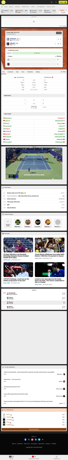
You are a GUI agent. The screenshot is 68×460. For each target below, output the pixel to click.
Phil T (8, 414)
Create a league (8, 225)
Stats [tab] (17, 71)
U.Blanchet (60, 139)
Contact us (48, 443)
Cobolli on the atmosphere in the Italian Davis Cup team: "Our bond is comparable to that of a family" (49, 280)
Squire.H (7, 120)
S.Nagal (61, 128)
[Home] (2, 6)
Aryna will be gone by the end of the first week (16, 394)
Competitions (25, 6)
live (62, 10)
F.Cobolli (60, 131)
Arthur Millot (6, 282)
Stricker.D (8, 131)
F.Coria (61, 126)
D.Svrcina (60, 123)
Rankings (17, 6)
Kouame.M (8, 136)
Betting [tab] (38, 71)
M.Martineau (59, 142)
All (63, 12)
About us (14, 443)
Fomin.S (7, 128)
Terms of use (27, 443)
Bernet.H (7, 134)
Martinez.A (8, 118)
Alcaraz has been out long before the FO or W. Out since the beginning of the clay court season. (28, 401)
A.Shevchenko (59, 136)
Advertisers (20, 443)
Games (11, 6)
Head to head (51, 6)
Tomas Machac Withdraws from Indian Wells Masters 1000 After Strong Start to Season (49, 255)
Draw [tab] (23, 71)
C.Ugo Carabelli (58, 134)
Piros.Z (7, 123)
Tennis (11, 458)
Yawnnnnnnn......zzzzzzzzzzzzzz (12, 379)
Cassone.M (8, 126)
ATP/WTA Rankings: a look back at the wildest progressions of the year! (16, 279)
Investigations (41, 6)
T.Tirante (60, 118)
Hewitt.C (7, 139)
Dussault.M (8, 142)
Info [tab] (4, 71)
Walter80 (9, 424)
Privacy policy (34, 443)
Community (56, 458)
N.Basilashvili (59, 120)
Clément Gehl (6, 259)
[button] (56, 2)
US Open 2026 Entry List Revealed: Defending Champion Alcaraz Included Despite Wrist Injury (16, 256)
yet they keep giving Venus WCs (12, 386)
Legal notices (41, 443)
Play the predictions (34, 429)
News (6, 6)
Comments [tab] (10, 71)
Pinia (8, 422)
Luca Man (9, 419)
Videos (33, 6)
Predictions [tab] (30, 71)
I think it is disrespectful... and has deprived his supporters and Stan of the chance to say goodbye (29, 372)
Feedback (54, 443)
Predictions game (34, 458)
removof (9, 417)
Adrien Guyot (38, 258)
